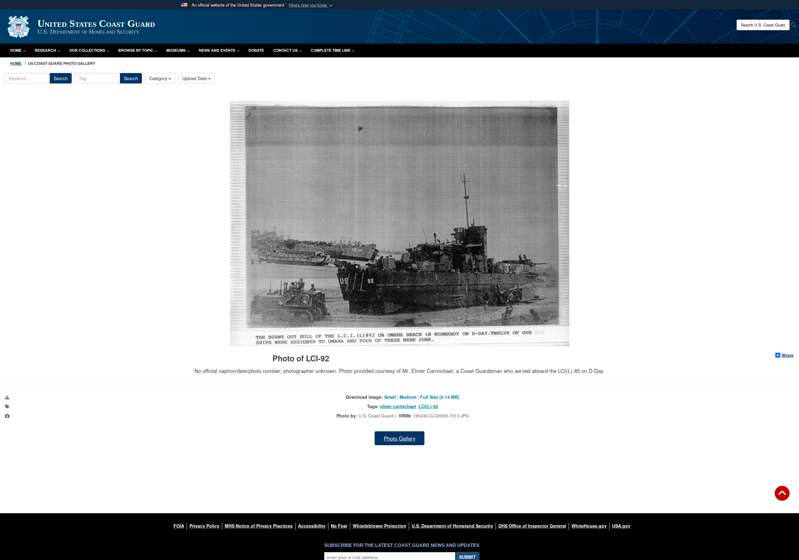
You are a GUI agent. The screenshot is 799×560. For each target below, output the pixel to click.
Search (61, 78)
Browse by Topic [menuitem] (135, 50)
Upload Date (195, 78)
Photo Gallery (399, 438)
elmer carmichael (398, 406)
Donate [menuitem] (256, 50)
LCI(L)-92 (428, 406)
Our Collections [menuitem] (87, 50)
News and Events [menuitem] (217, 50)
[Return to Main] (782, 497)
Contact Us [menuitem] (285, 50)
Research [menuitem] (45, 50)
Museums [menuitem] (176, 50)
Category (159, 78)
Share (788, 355)
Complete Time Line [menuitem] (330, 50)
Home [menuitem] (16, 50)
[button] (311, 5)
